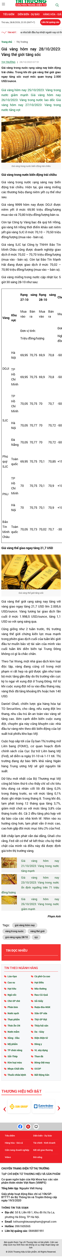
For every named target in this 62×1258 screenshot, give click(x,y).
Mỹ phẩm (13, 1044)
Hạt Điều (39, 982)
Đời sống (37, 1157)
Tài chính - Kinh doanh (44, 1143)
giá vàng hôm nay (25, 925)
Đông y (38, 1044)
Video (8, 1157)
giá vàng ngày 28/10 (16, 937)
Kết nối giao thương (43, 1150)
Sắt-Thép (13, 1056)
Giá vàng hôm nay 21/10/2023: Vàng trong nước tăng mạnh (40, 865)
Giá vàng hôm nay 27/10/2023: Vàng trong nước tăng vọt (31, 105)
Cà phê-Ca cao (42, 976)
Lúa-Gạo (12, 976)
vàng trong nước (14, 931)
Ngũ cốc (12, 994)
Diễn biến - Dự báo (29, 14)
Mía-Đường (40, 988)
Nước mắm (13, 1031)
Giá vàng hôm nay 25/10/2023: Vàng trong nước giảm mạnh (40, 904)
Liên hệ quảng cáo (50, 22)
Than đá (38, 1056)
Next (59, 1105)
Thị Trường (22, 41)
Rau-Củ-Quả (41, 994)
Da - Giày (39, 1031)
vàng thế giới (37, 931)
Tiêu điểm (8, 14)
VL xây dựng (41, 1050)
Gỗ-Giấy (38, 1001)
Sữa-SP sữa (40, 1013)
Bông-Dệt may (42, 1062)
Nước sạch (13, 1013)
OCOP (37, 1068)
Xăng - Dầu (13, 1037)
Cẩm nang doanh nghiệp (17, 1150)
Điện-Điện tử (41, 1037)
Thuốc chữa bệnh (17, 1074)
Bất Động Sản (41, 1074)
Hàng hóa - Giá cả (14, 1143)
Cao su (11, 982)
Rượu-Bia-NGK (42, 1007)
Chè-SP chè (14, 1001)
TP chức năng (15, 1050)
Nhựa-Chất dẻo (16, 1068)
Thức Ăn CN (14, 1025)
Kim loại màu (15, 1062)
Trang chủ (6, 41)
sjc (36, 937)
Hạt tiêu (12, 988)
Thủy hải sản (41, 1025)
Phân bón (13, 1007)
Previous (4, 1104)
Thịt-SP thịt (40, 1019)
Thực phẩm (14, 1019)
